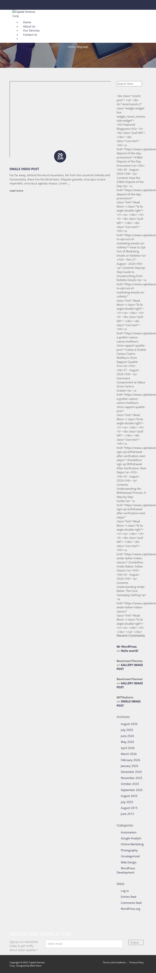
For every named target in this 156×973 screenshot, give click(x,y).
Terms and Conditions (114, 962)
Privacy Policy (136, 962)
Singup (135, 942)
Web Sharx (35, 965)
